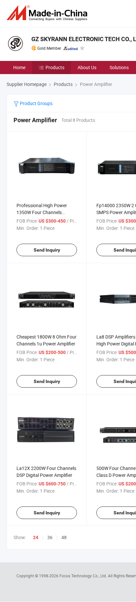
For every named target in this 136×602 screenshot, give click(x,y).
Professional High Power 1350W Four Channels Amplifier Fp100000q (42, 212)
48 (64, 537)
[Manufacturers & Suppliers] (48, 13)
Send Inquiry (47, 250)
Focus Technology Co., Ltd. (83, 575)
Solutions (119, 67)
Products (55, 67)
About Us (87, 67)
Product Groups (35, 103)
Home (19, 67)
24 (35, 537)
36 (49, 537)
